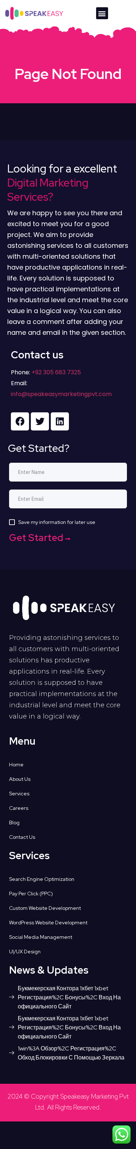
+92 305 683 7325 (55, 372)
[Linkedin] (60, 421)
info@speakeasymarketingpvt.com (61, 394)
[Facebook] (20, 421)
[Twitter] (40, 421)
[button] (102, 13)
